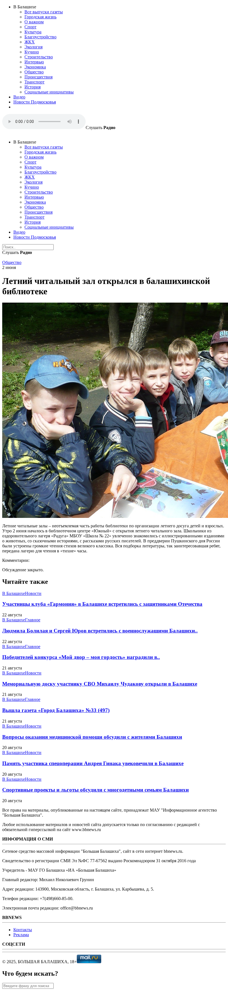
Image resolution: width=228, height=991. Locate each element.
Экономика (35, 67)
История (32, 87)
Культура (32, 31)
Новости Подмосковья (34, 102)
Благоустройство (40, 36)
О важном (34, 21)
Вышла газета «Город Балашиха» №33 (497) (56, 710)
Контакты (22, 929)
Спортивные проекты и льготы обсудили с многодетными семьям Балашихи (95, 790)
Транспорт (34, 82)
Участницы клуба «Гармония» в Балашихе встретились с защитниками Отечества (102, 604)
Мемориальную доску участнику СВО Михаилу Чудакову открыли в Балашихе (99, 684)
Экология (33, 47)
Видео (19, 97)
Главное (32, 619)
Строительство (38, 57)
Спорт (30, 26)
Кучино (31, 52)
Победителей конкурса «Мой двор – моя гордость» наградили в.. (81, 657)
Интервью (34, 62)
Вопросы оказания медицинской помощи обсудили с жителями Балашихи (92, 737)
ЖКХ (29, 41)
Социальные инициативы (49, 92)
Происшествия (38, 77)
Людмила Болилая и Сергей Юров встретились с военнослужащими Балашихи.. (100, 631)
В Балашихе (13, 593)
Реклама (21, 934)
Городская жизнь (40, 16)
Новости (33, 593)
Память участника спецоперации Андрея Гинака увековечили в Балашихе (93, 763)
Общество (34, 72)
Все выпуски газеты (43, 11)
